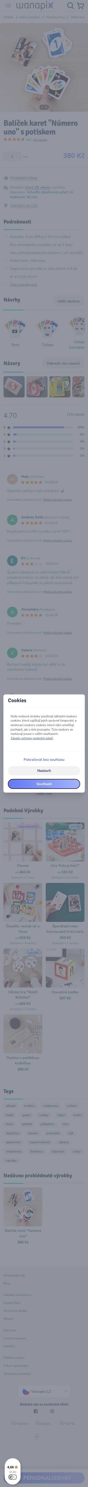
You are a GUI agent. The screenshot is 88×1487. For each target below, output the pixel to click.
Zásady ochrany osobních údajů (32, 738)
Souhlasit (44, 784)
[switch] (12, 1477)
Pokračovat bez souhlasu (44, 759)
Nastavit (44, 770)
